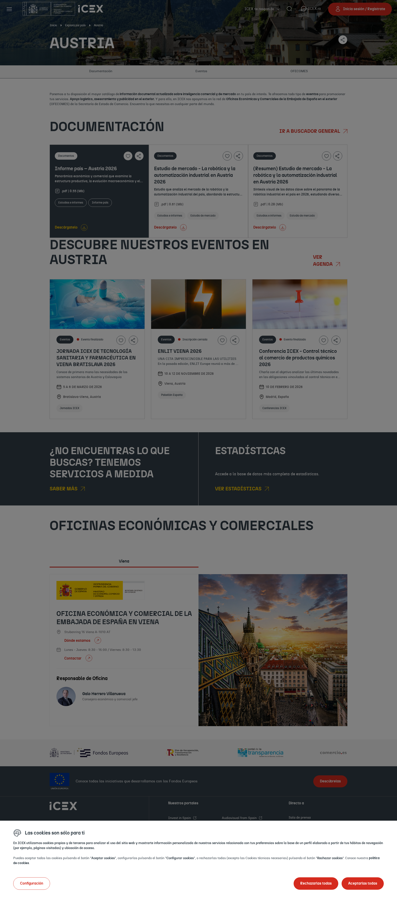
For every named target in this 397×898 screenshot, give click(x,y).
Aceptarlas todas (362, 883)
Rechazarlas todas (316, 883)
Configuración (31, 883)
